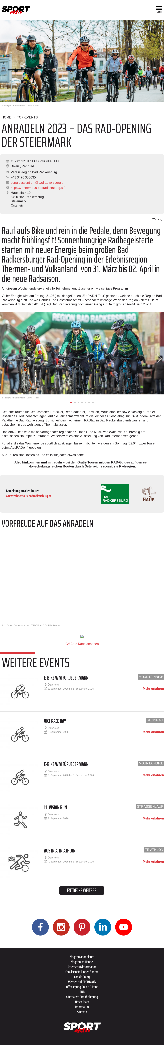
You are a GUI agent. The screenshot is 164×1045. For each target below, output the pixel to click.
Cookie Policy (82, 977)
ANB (82, 992)
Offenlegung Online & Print (82, 987)
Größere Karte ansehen (82, 644)
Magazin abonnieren (82, 957)
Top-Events (27, 117)
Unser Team (82, 1002)
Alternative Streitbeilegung (82, 997)
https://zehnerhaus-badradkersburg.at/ (37, 188)
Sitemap (82, 1012)
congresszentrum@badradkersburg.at (37, 182)
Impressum (82, 1007)
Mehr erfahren (153, 688)
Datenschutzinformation (82, 967)
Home (6, 117)
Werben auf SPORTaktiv (82, 982)
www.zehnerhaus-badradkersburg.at (28, 496)
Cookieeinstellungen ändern (82, 972)
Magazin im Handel (82, 962)
